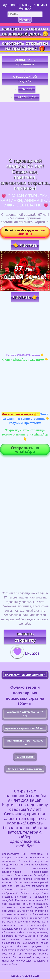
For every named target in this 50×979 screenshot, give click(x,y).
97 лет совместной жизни (25, 769)
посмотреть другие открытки (25, 675)
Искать (25, 19)
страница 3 (27, 97)
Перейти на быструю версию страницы (25, 232)
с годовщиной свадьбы (25, 79)
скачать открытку (25, 637)
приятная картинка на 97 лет (25, 728)
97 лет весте (25, 757)
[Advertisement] (25, 130)
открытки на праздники (25, 62)
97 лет (27, 89)
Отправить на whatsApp (25, 449)
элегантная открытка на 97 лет (25, 742)
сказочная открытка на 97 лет (25, 714)
